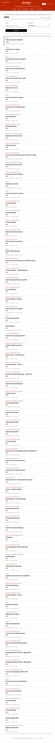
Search (16, 30)
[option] (27, 41)
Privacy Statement (26, 738)
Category (30, 23)
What (7, 23)
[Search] (3, 5)
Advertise (25, 9)
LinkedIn (41, 738)
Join (44, 3)
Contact (32, 9)
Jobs (19, 9)
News (14, 9)
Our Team (39, 9)
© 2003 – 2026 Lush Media (17, 738)
